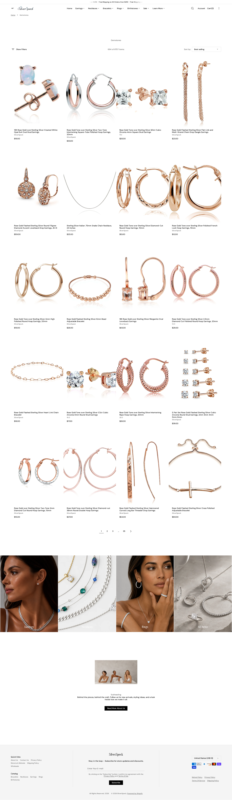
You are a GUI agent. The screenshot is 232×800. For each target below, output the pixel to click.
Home (13, 15)
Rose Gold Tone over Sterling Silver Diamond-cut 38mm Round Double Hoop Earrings (88, 509)
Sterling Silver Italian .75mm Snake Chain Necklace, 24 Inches (89, 227)
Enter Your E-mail (95, 768)
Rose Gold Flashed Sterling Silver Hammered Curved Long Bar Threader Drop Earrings (139, 509)
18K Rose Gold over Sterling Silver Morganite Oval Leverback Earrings (141, 320)
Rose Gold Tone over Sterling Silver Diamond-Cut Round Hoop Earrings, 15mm (141, 227)
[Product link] (37, 99)
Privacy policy (210, 777)
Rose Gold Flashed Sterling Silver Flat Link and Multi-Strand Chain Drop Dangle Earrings (192, 131)
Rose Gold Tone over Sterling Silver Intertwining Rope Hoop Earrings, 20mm (140, 413)
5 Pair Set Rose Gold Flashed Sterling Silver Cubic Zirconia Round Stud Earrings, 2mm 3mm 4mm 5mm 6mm (194, 414)
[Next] (131, 531)
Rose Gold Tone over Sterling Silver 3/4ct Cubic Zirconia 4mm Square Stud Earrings (140, 131)
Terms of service (198, 781)
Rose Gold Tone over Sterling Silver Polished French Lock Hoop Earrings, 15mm (194, 227)
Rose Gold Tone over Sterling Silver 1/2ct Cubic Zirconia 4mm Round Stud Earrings (87, 413)
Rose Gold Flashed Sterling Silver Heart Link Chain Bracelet (36, 413)
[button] (192, 8)
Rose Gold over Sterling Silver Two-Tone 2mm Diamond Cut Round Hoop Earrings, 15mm (34, 509)
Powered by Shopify (135, 793)
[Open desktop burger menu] (13, 8)
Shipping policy (213, 781)
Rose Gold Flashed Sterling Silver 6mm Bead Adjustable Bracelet (86, 320)
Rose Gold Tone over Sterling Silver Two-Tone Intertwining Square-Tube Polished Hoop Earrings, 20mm (89, 132)
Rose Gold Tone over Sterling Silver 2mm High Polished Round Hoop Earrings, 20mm (34, 320)
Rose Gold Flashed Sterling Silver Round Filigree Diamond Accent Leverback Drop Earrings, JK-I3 (35, 227)
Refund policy (197, 777)
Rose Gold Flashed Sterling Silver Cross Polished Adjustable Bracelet (193, 509)
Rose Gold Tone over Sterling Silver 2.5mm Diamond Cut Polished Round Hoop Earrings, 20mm (195, 320)
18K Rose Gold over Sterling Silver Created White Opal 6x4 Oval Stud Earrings (35, 131)
